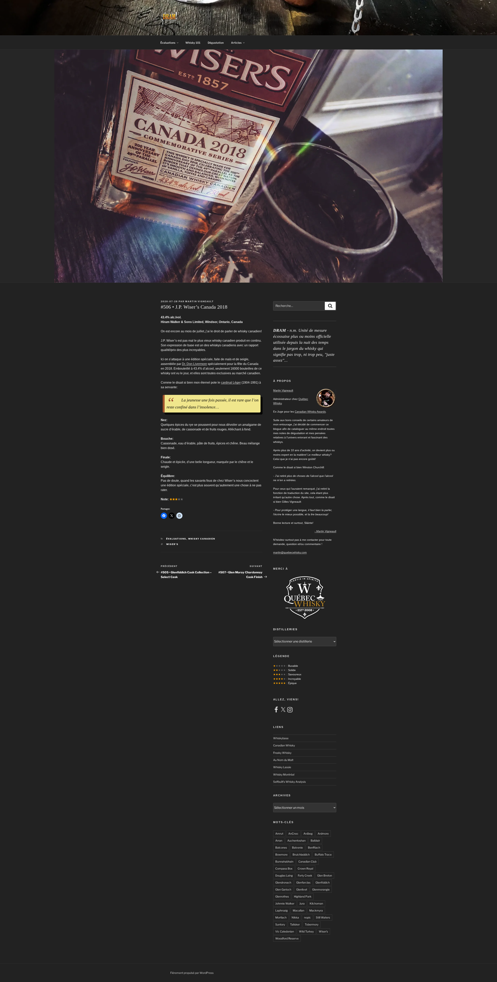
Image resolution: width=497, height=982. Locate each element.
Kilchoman (316, 903)
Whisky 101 (192, 42)
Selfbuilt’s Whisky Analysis (289, 781)
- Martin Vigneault (325, 531)
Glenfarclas (303, 882)
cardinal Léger (231, 382)
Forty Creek (305, 875)
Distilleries (285, 629)
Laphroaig (281, 910)
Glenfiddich (322, 882)
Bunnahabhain (284, 861)
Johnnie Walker (284, 903)
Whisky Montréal (283, 774)
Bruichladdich (301, 854)
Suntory (280, 924)
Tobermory (311, 924)
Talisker (295, 924)
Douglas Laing (284, 875)
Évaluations (167, 42)
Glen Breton (324, 875)
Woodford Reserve (287, 938)
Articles (236, 42)
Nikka (295, 917)
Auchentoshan (296, 840)
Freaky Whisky (282, 752)
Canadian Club (307, 861)
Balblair (315, 840)
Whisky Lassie (282, 767)
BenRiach (314, 847)
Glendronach (283, 882)
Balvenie (297, 847)
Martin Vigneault (199, 301)
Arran (278, 840)
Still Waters (323, 917)
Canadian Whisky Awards (310, 411)
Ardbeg (308, 833)
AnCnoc (293, 833)
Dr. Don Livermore (194, 364)
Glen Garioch (283, 889)
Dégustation (216, 42)
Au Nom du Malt (283, 760)
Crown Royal (305, 868)
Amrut (279, 833)
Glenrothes (282, 896)
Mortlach (281, 917)
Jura (302, 903)
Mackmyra (316, 910)
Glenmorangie (321, 889)
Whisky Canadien (201, 538)
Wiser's (172, 544)
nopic (307, 917)
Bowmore (281, 854)
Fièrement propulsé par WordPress (192, 972)
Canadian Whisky (284, 745)
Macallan (298, 910)
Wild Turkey (306, 931)
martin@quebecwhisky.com (290, 552)
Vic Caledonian (284, 931)
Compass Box (284, 868)
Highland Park (302, 896)
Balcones (281, 847)
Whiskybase (280, 738)
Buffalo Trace (323, 854)
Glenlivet (301, 889)
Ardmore (323, 833)
